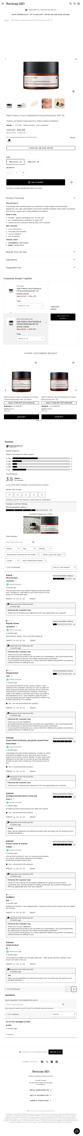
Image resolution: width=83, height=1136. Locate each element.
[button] (77, 1131)
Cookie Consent (40, 1080)
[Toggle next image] (76, 59)
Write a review (29, 125)
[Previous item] (5, 390)
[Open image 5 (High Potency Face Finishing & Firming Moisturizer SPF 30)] (59, 103)
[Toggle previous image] (5, 59)
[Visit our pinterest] (56, 1061)
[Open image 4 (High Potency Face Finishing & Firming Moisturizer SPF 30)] (47, 103)
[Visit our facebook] (42, 1061)
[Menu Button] (2, 3)
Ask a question (42, 125)
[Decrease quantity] (9, 172)
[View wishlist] (74, 3)
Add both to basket (63, 317)
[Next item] (76, 390)
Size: (8, 157)
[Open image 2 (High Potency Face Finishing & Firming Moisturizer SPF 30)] (22, 103)
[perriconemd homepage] (15, 3)
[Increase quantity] (23, 172)
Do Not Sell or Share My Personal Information (40, 1083)
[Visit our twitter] (47, 1061)
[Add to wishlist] (71, 182)
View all (72, 137)
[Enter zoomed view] (73, 91)
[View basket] (78, 3)
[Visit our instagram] (51, 1061)
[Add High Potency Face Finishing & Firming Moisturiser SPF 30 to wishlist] (73, 362)
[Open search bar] (70, 3)
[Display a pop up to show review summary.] (21, 406)
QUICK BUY (21, 417)
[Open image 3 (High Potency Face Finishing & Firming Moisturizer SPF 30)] (34, 103)
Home (6, 20)
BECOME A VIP (55, 1052)
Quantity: (10, 167)
